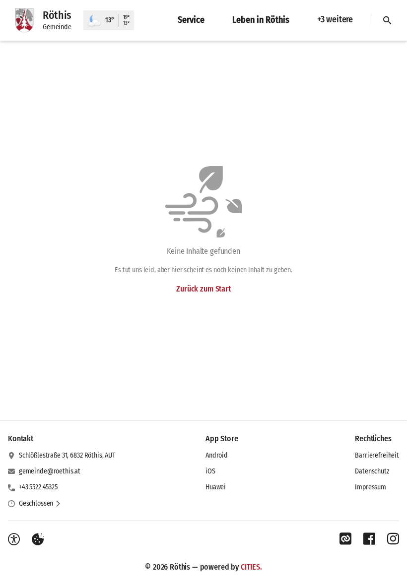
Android (216, 455)
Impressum (370, 487)
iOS (210, 471)
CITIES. (251, 567)
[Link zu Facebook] (369, 539)
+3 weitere (335, 19)
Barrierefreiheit (377, 455)
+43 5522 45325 (38, 487)
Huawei (215, 487)
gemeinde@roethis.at (49, 471)
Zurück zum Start (203, 288)
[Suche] (387, 20)
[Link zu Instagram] (393, 539)
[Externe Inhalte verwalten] (38, 539)
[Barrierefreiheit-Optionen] (14, 539)
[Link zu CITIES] (345, 539)
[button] (40, 504)
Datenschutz (372, 471)
